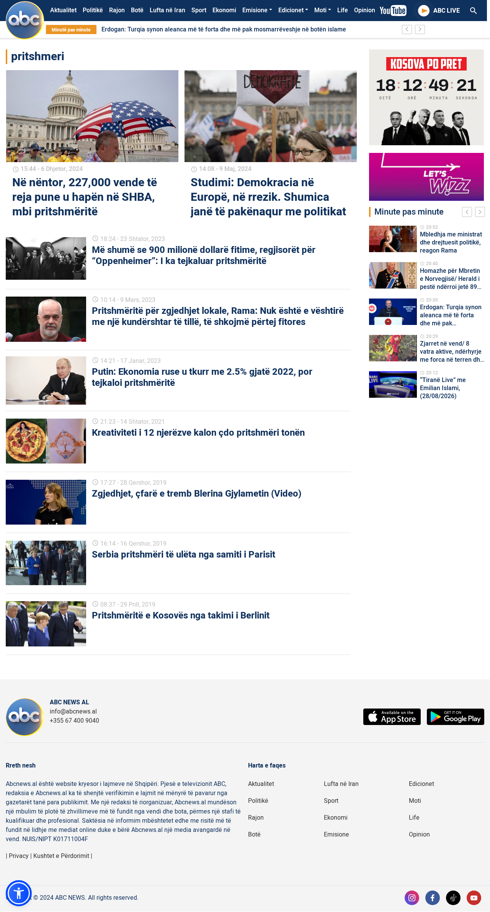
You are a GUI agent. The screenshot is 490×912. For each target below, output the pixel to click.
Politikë (93, 10)
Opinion (364, 10)
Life (342, 10)
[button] (19, 893)
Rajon (117, 10)
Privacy (19, 856)
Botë (137, 10)
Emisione (255, 10)
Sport (198, 10)
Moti (320, 10)
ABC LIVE (446, 11)
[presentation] (468, 213)
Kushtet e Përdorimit (61, 856)
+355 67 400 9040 (74, 720)
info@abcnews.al (73, 711)
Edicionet (291, 10)
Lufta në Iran (167, 10)
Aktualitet (63, 10)
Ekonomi (224, 10)
